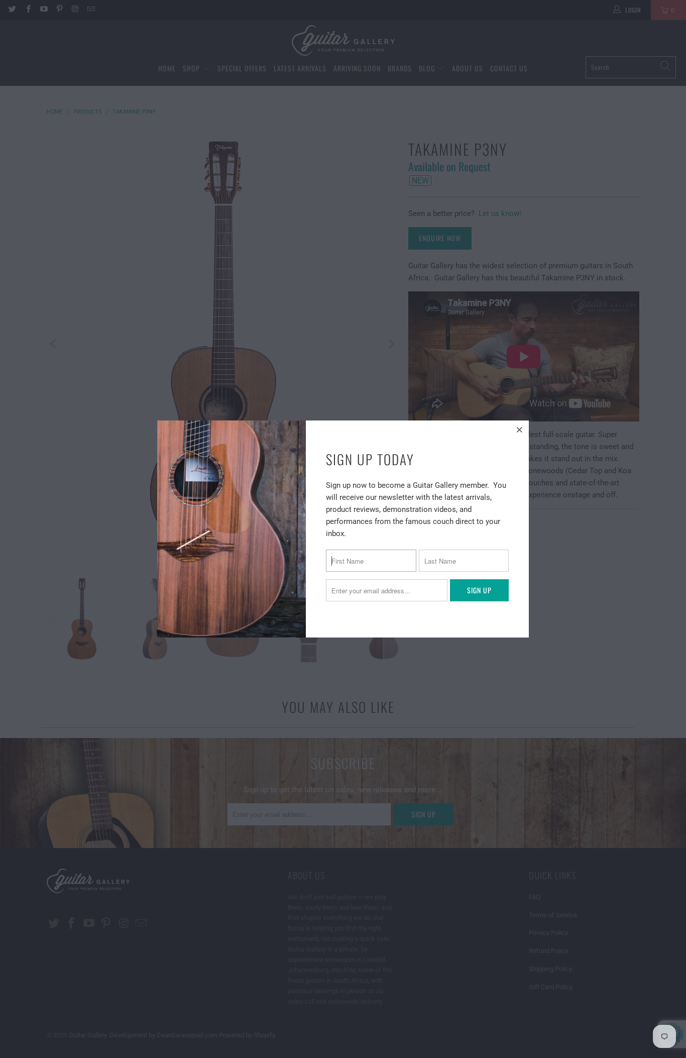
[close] (520, 429)
